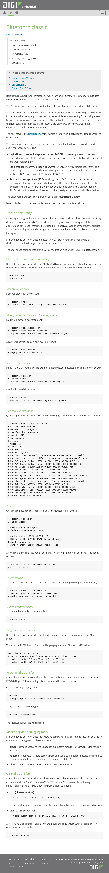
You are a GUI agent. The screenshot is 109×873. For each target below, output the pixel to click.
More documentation (16, 865)
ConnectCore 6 (19, 84)
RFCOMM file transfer (20, 54)
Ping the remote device (20, 49)
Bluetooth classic (15, 34)
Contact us (46, 859)
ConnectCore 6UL (20, 81)
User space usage (17, 40)
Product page (15, 859)
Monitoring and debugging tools (24, 58)
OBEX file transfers (18, 63)
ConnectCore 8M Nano (23, 77)
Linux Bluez (34, 133)
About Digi (30, 863)
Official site (30, 859)
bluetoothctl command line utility (24, 45)
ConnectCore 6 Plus (21, 88)
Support (45, 863)
